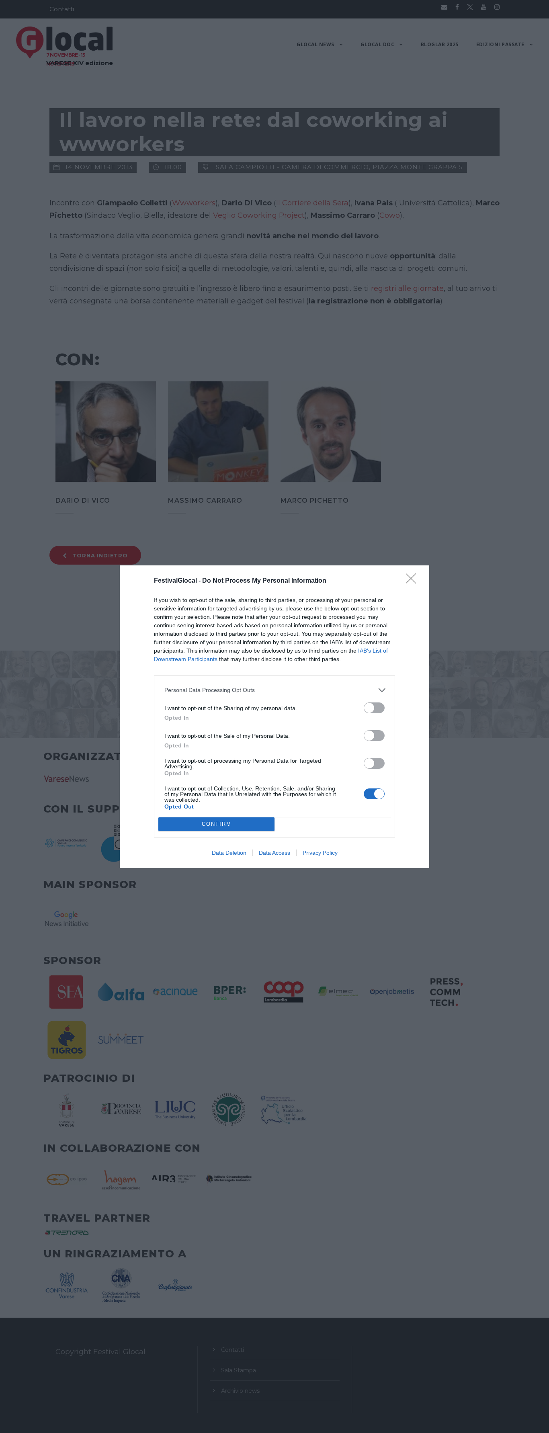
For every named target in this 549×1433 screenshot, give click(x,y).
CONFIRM (216, 824)
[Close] (413, 581)
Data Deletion (229, 853)
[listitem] (274, 690)
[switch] (374, 707)
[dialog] (274, 716)
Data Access (274, 853)
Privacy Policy (320, 853)
